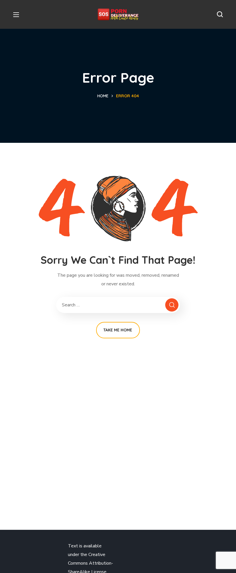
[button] (220, 14)
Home (103, 95)
